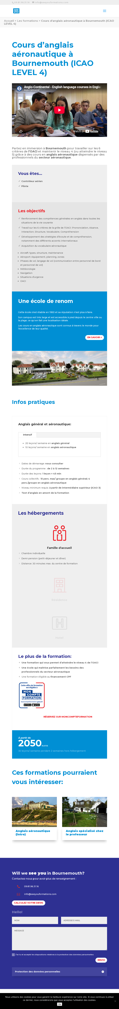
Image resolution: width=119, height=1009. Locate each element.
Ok (59, 1004)
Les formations (27, 20)
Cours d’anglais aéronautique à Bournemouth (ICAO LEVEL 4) (59, 22)
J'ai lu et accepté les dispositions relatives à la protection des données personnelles (55, 955)
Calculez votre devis (28, 902)
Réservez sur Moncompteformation (68, 716)
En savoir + (94, 337)
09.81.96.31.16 (22, 2)
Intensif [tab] (27, 434)
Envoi (101, 960)
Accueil (9, 20)
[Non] (115, 1001)
